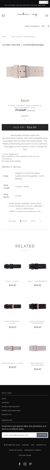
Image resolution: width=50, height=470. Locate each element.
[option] (25, 71)
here (11, 146)
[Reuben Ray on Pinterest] (30, 465)
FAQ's (4, 399)
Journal (25, 445)
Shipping (5, 402)
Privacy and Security (11, 406)
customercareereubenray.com (28, 211)
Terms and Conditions (11, 410)
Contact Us (6, 414)
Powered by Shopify (32, 450)
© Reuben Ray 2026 (12, 445)
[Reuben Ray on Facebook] (19, 465)
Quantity (25, 116)
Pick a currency (32, 26)
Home (4, 37)
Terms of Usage (15, 450)
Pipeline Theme (25, 455)
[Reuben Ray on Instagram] (25, 465)
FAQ (32, 445)
